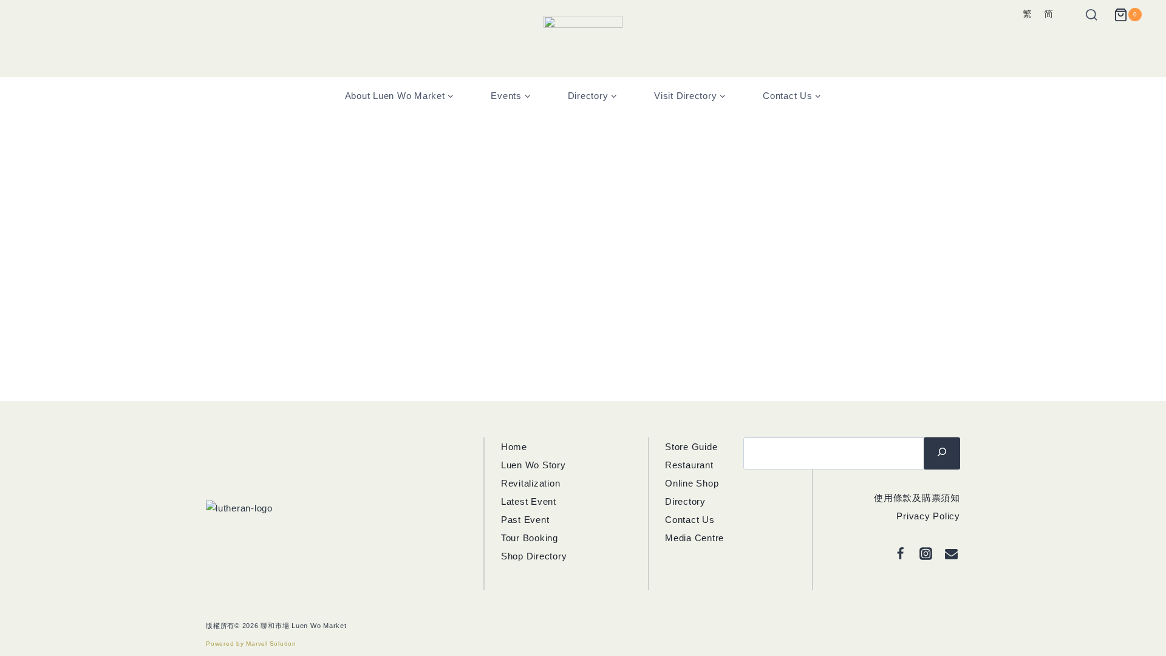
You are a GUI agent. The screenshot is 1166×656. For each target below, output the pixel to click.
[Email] (951, 554)
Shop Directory (534, 556)
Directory (685, 501)
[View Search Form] (1084, 15)
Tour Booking (529, 538)
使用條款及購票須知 (917, 498)
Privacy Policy (928, 516)
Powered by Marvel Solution (251, 643)
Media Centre (694, 538)
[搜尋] (942, 453)
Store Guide (691, 447)
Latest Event (528, 501)
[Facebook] (900, 554)
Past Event (525, 519)
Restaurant (689, 465)
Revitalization (531, 483)
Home (514, 447)
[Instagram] (926, 554)
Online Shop (691, 483)
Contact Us (690, 519)
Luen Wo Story (533, 465)
